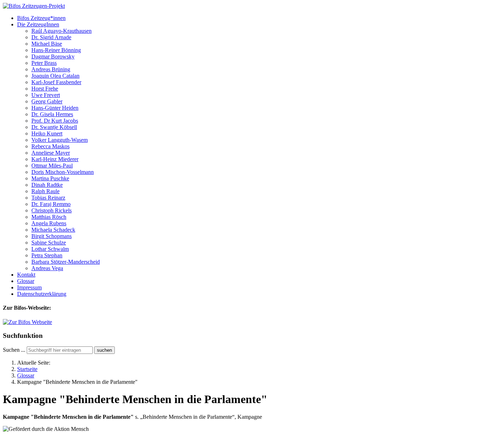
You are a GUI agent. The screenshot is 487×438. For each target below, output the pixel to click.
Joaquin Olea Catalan (55, 76)
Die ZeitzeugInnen (38, 24)
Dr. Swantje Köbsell (54, 127)
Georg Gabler (46, 101)
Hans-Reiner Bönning (56, 50)
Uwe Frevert (45, 95)
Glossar (25, 281)
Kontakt (26, 275)
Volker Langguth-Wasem (59, 140)
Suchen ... (14, 350)
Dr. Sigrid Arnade (51, 37)
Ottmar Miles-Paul (52, 166)
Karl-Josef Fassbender (56, 82)
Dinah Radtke (47, 185)
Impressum (29, 287)
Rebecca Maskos (50, 146)
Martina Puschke (50, 178)
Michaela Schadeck (53, 230)
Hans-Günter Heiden (54, 108)
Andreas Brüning (50, 69)
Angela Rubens (48, 223)
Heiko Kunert (46, 133)
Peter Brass (44, 63)
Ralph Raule (45, 191)
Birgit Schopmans (51, 236)
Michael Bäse (46, 44)
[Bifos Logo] (27, 322)
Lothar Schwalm (50, 249)
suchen (104, 350)
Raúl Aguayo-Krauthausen (61, 31)
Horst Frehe (44, 89)
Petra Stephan (46, 255)
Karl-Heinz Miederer (54, 159)
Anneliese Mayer (50, 153)
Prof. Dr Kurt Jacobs (54, 121)
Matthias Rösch (48, 217)
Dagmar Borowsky (53, 56)
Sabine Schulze (48, 242)
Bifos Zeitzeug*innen (41, 18)
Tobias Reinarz (48, 198)
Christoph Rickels (51, 210)
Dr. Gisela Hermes (52, 114)
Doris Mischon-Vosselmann (62, 172)
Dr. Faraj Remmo (51, 204)
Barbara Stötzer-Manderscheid (65, 262)
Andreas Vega (47, 268)
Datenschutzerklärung (41, 294)
